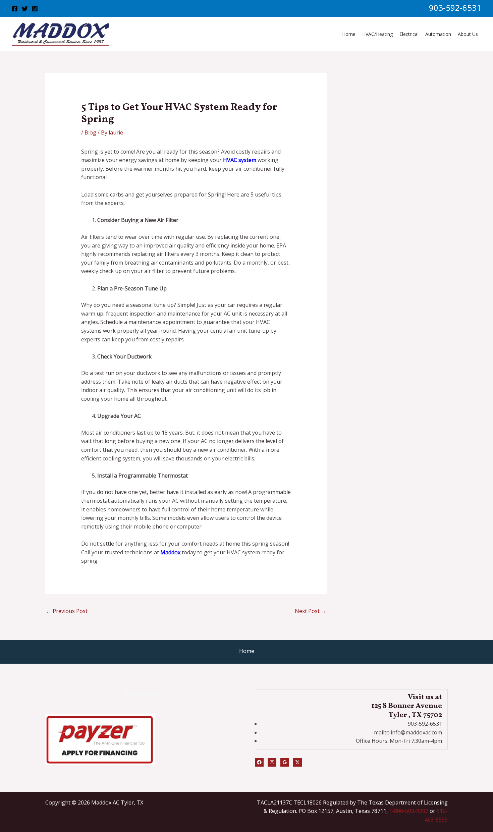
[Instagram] (35, 9)
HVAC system (239, 160)
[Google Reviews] (284, 762)
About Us (468, 34)
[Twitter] (25, 9)
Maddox (170, 552)
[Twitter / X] (297, 762)
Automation (438, 34)
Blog (90, 132)
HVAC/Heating (377, 34)
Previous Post (67, 611)
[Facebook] (15, 9)
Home (348, 34)
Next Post (310, 611)
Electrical (409, 34)
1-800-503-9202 (408, 811)
